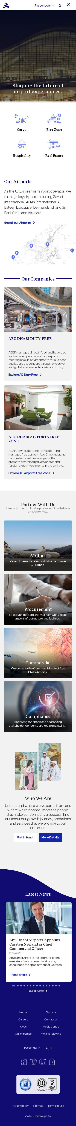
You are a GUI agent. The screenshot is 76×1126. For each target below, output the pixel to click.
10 (43, 985)
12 (49, 985)
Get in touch (25, 837)
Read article (19, 975)
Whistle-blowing (51, 1034)
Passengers (43, 5)
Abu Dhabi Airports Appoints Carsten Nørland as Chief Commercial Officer (34, 944)
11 (46, 985)
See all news (36, 991)
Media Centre (51, 1027)
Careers (23, 1020)
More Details (50, 837)
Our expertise (23, 1034)
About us (51, 1013)
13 (53, 985)
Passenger (30, 1048)
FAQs (23, 1027)
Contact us (51, 1020)
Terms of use (56, 1106)
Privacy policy (20, 1106)
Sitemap (38, 1106)
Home (23, 1013)
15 (59, 985)
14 (56, 985)
